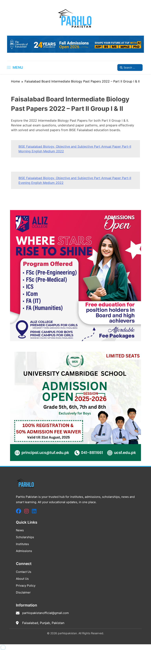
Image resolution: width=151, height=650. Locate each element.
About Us (22, 579)
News (20, 530)
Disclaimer (23, 592)
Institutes (22, 544)
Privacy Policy (25, 585)
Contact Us (23, 572)
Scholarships (25, 537)
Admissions (24, 551)
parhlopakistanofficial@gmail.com (45, 613)
